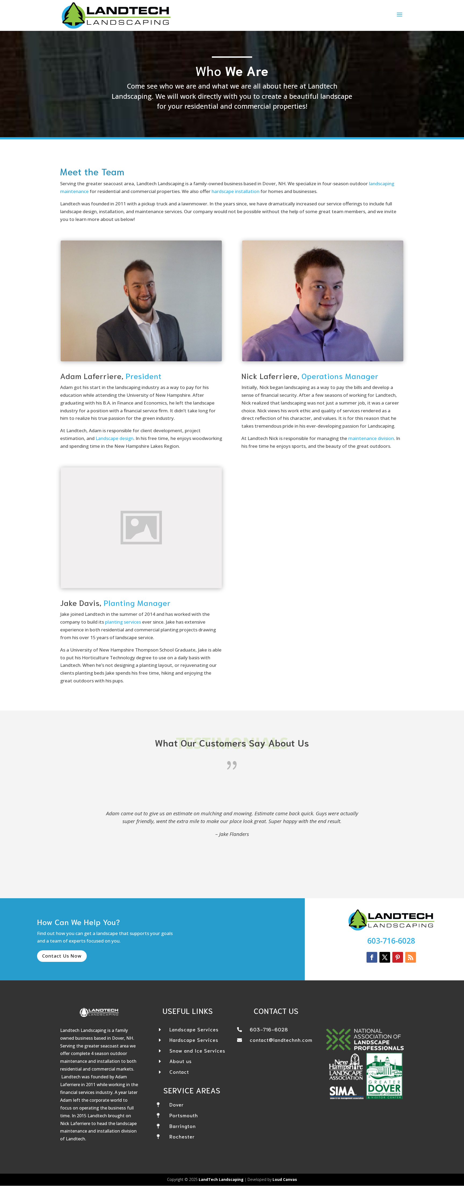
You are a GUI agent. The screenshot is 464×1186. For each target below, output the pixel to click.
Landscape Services (194, 1029)
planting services (123, 622)
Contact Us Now (62, 956)
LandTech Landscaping (221, 1179)
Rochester (182, 1136)
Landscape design (114, 438)
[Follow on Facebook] (372, 957)
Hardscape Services (193, 1039)
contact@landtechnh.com (281, 1039)
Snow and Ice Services (197, 1050)
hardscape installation (235, 191)
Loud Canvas (285, 1179)
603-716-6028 (391, 941)
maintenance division (371, 438)
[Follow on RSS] (410, 957)
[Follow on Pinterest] (397, 957)
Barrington (182, 1126)
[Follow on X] (384, 957)
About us (180, 1061)
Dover (176, 1104)
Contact (179, 1071)
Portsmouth (183, 1115)
